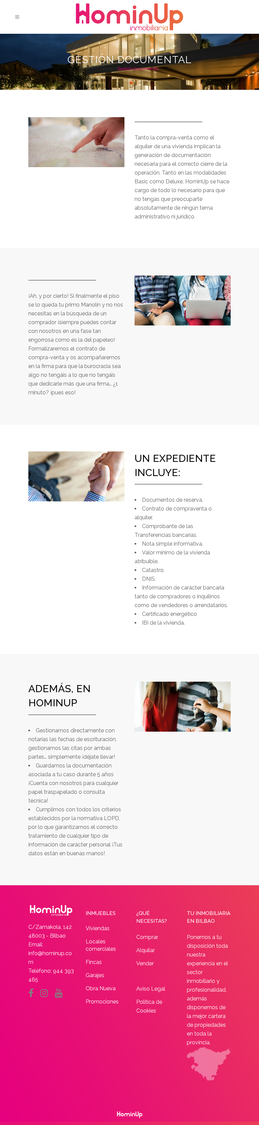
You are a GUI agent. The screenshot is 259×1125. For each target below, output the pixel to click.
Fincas (94, 962)
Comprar (147, 937)
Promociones (102, 1001)
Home (107, 68)
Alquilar (145, 950)
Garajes (95, 975)
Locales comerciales (101, 945)
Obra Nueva (101, 988)
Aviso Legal (150, 989)
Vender (145, 963)
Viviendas (98, 928)
